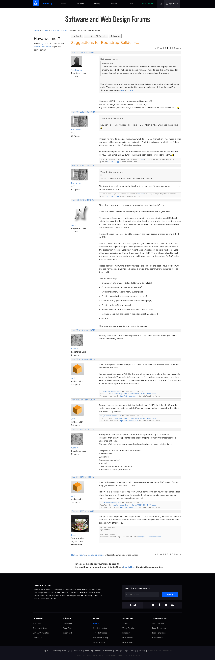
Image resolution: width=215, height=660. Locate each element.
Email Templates (159, 628)
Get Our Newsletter (41, 633)
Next (176, 48)
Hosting (97, 3)
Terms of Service (130, 655)
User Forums (127, 637)
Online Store (77, 651)
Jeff (73, 378)
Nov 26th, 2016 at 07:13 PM (83, 330)
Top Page (47, 651)
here (122, 90)
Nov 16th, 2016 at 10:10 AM (83, 200)
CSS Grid (140, 159)
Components (157, 637)
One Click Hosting (100, 628)
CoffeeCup (38, 618)
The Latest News (40, 628)
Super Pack (67, 633)
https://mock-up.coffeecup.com (149, 537)
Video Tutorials (128, 628)
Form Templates (159, 633)
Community (127, 618)
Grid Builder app (113, 162)
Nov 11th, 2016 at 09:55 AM (83, 166)
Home (36, 30)
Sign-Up (170, 594)
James (74, 225)
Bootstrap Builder (59, 30)
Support (114, 3)
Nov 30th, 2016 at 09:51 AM (83, 400)
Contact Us (37, 637)
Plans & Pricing (99, 642)
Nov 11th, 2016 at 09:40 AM (83, 112)
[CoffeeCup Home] (47, 4)
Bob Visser (76, 129)
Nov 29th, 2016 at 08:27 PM (83, 359)
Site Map (142, 651)
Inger (73, 535)
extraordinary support (90, 595)
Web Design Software (93, 651)
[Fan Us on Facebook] (159, 605)
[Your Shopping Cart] (160, 4)
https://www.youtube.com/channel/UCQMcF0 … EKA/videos (134, 393)
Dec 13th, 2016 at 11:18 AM (83, 511)
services (82, 592)
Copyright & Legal (121, 651)
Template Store (159, 618)
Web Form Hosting (100, 637)
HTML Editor (147, 3)
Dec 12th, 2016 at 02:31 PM (83, 429)
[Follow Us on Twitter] (153, 605)
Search (78, 36)
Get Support (107, 651)
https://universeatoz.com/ (128, 396)
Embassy (126, 633)
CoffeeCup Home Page (61, 651)
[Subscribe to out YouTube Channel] (166, 605)
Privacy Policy (116, 655)
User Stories (127, 642)
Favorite (116, 36)
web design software (66, 592)
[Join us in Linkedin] (172, 605)
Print (89, 36)
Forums (45, 30)
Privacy (133, 651)
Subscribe (102, 36)
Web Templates (158, 623)
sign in (44, 43)
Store (131, 3)
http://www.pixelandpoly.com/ (110, 391)
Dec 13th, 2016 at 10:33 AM (83, 477)
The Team (37, 623)
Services (97, 618)
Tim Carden (76, 70)
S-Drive (96, 623)
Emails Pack (67, 623)
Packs (63, 3)
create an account (42, 46)
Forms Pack (67, 628)
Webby (74, 348)
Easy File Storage (100, 633)
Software (80, 3)
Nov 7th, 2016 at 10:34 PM (83, 52)
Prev (159, 48)
